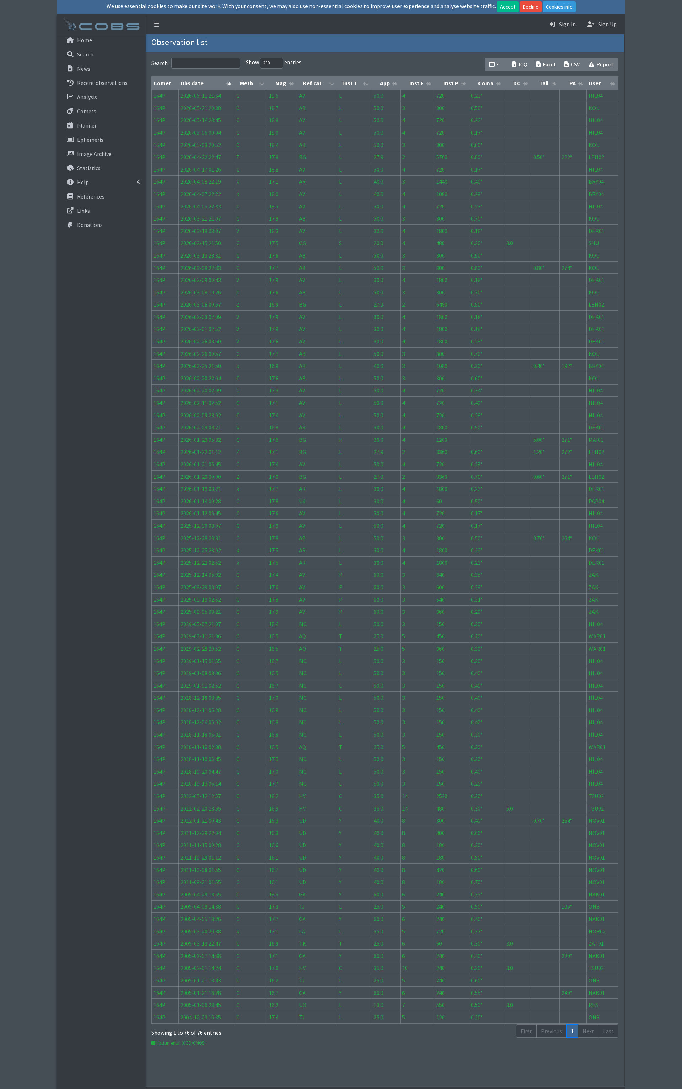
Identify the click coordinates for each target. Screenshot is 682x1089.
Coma (485, 83)
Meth (246, 83)
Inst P (450, 83)
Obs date (192, 83)
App (385, 83)
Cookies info (559, 7)
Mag (280, 83)
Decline (530, 7)
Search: (160, 62)
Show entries (274, 62)
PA (572, 83)
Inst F (416, 83)
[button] (156, 24)
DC (516, 83)
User (595, 83)
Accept (507, 7)
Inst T (349, 83)
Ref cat (312, 83)
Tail (544, 83)
